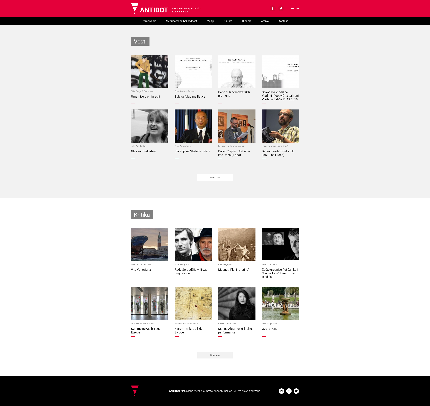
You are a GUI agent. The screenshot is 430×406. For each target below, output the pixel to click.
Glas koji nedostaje (143, 151)
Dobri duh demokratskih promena (234, 94)
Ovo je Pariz (269, 329)
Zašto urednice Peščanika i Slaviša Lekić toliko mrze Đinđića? (280, 273)
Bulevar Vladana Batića (190, 96)
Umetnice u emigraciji (145, 96)
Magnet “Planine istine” (233, 269)
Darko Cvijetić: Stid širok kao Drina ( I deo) (278, 153)
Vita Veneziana (141, 269)
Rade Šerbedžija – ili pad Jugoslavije (191, 271)
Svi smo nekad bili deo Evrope (146, 330)
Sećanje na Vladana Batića (192, 151)
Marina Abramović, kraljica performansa (235, 330)
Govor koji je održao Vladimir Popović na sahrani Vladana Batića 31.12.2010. (280, 95)
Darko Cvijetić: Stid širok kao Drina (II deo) (234, 153)
